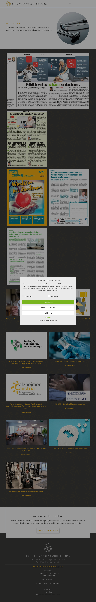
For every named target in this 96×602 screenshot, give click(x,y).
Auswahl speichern (48, 307)
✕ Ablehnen (48, 313)
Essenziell (28, 296)
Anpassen (48, 317)
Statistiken (54, 296)
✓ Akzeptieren (48, 302)
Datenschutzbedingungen (48, 320)
